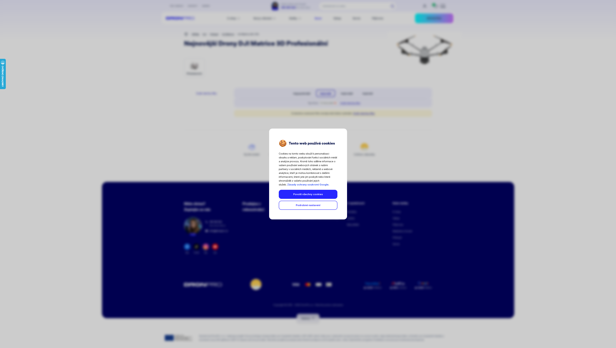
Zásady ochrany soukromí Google (308, 184)
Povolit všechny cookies (308, 194)
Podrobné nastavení (308, 205)
